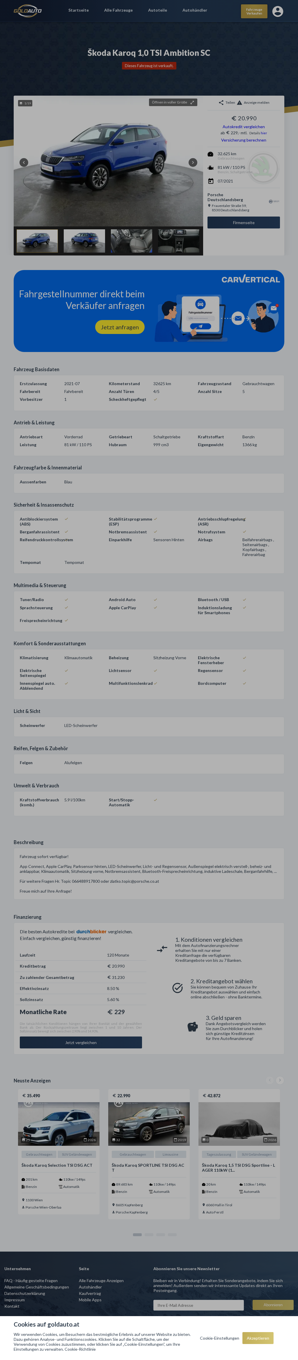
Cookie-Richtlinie (80, 1349)
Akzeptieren (258, 1338)
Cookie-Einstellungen (219, 1338)
